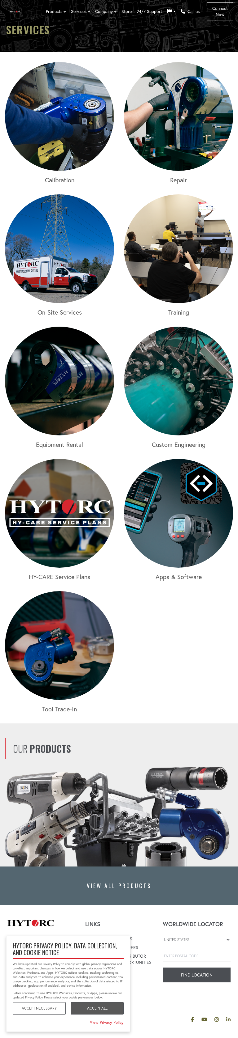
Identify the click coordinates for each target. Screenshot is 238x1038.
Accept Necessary (39, 1008)
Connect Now (220, 11)
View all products (119, 886)
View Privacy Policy (107, 1022)
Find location (197, 975)
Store (126, 11)
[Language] (171, 11)
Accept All (97, 1008)
